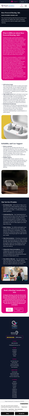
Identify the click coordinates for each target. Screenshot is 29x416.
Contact (14, 341)
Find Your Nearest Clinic (14, 376)
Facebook (14, 349)
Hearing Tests (14, 362)
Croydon (14, 386)
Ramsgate (14, 393)
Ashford (14, 381)
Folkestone (14, 389)
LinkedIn (14, 352)
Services (14, 359)
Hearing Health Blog (14, 373)
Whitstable (14, 397)
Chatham (15, 384)
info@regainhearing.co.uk (14, 345)
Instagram (14, 351)
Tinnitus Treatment (14, 364)
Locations (14, 379)
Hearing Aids (14, 371)
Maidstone (14, 390)
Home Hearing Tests (14, 365)
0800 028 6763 (14, 343)
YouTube (14, 354)
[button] (21, 5)
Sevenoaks (14, 395)
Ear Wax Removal (14, 361)
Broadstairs (14, 383)
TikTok (14, 355)
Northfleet (14, 392)
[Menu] (26, 6)
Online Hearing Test (14, 375)
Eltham (14, 387)
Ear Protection (14, 367)
